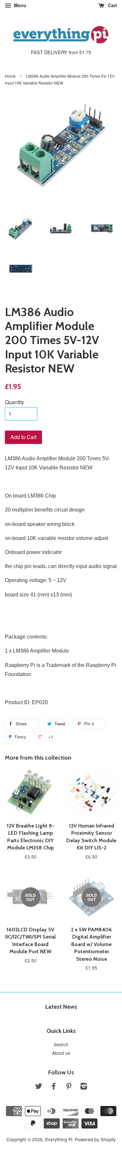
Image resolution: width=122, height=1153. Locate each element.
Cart (112, 5)
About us (61, 1053)
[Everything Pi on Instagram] (83, 1087)
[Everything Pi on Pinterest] (68, 1087)
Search (61, 1044)
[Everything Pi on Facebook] (53, 1087)
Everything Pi (58, 1139)
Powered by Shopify (95, 1139)
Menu (19, 5)
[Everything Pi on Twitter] (38, 1087)
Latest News (61, 1006)
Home (10, 76)
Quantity (14, 402)
